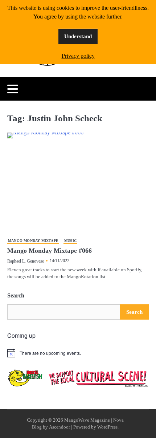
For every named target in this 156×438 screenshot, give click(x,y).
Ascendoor (59, 427)
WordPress (107, 427)
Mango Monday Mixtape (33, 241)
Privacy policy (78, 56)
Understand (78, 36)
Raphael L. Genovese (25, 261)
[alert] (78, 353)
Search (15, 295)
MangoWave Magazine (87, 420)
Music (70, 241)
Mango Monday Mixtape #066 (49, 250)
